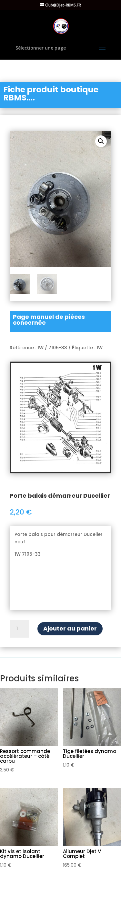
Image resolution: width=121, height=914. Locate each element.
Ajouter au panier (70, 628)
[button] (101, 141)
